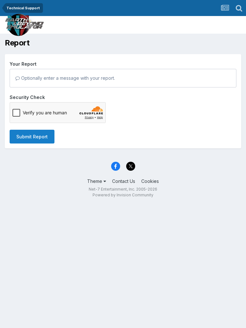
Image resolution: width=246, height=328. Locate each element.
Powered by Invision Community (123, 195)
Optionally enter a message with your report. (67, 78)
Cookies (150, 181)
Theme (95, 181)
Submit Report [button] (32, 136)
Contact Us (123, 181)
